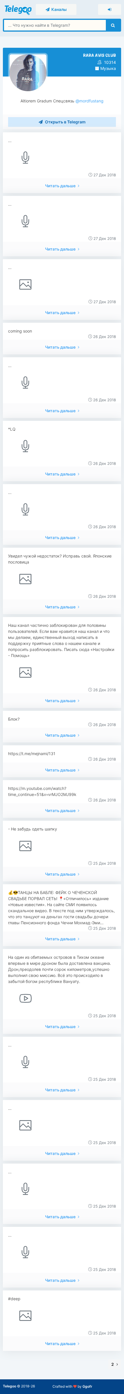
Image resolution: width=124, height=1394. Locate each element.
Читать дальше (60, 185)
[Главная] (18, 9)
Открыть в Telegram (65, 121)
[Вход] (109, 9)
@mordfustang (89, 100)
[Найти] (113, 25)
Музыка (107, 68)
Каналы (58, 9)
